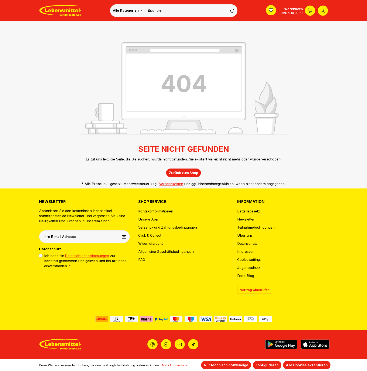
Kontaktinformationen (155, 211)
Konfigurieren (267, 365)
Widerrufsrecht (150, 243)
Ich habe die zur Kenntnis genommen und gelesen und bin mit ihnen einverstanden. (85, 261)
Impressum (246, 251)
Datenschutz (247, 243)
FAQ (141, 259)
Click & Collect (149, 235)
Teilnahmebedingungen (256, 227)
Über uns (245, 235)
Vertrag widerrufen (255, 290)
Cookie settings (249, 259)
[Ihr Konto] (323, 11)
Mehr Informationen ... (177, 365)
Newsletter (246, 219)
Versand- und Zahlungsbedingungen (167, 227)
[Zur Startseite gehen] (60, 10)
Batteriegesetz (248, 211)
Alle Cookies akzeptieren (307, 365)
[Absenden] (124, 236)
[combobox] (186, 10)
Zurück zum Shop (183, 173)
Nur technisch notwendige (226, 365)
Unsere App (148, 219)
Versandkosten (171, 184)
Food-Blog (245, 276)
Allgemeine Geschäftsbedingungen (166, 251)
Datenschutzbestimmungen (87, 256)
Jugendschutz (248, 268)
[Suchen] (232, 10)
